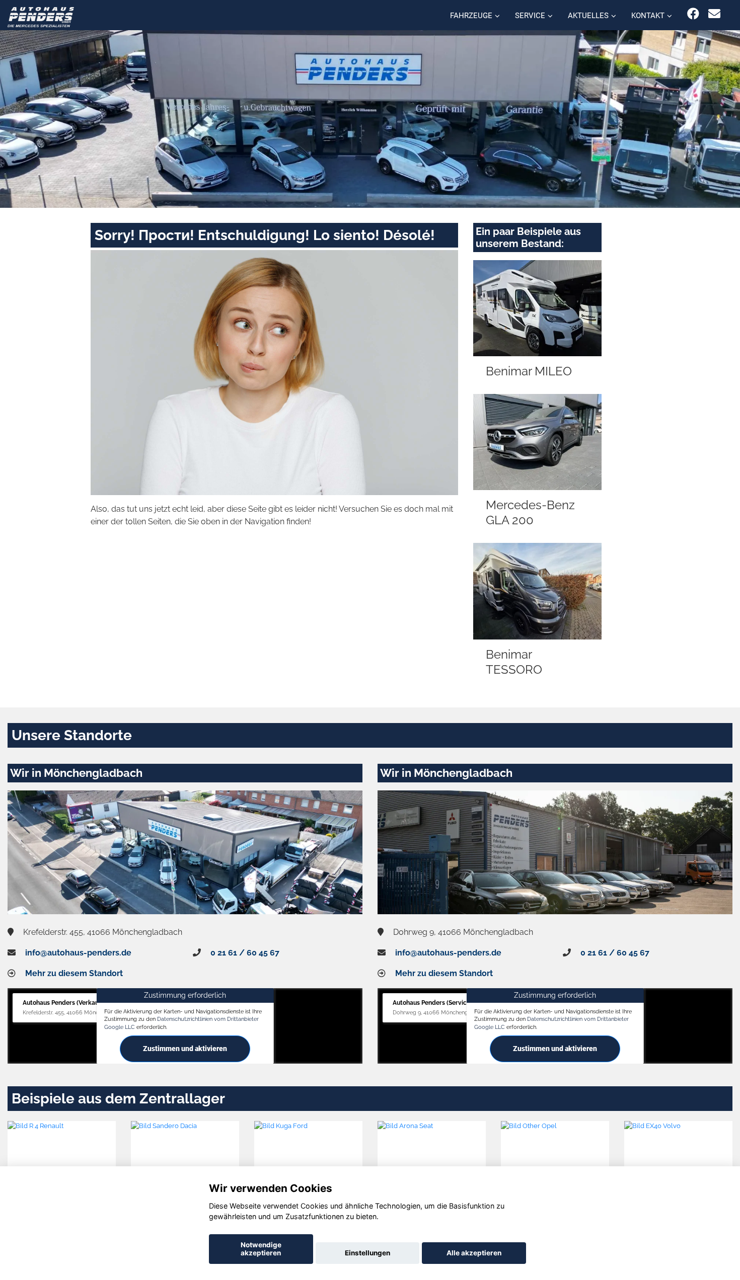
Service (530, 15)
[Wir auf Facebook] (693, 14)
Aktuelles (588, 15)
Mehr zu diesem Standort (74, 973)
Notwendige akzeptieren (261, 1249)
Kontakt (647, 15)
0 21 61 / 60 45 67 (244, 952)
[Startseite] (41, 16)
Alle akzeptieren (474, 1253)
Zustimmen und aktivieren (185, 1049)
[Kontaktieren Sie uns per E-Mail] (714, 14)
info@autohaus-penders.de (78, 952)
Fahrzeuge (471, 15)
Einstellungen (367, 1253)
